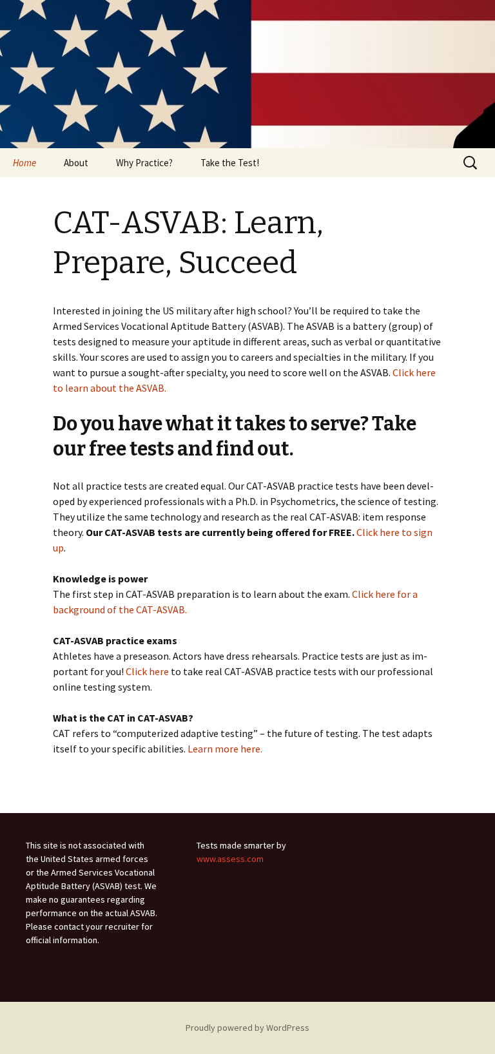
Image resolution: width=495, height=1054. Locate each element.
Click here (147, 671)
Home (24, 163)
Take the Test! (229, 163)
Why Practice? (144, 163)
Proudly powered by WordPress (247, 1027)
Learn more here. (224, 748)
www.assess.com (230, 859)
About (76, 163)
